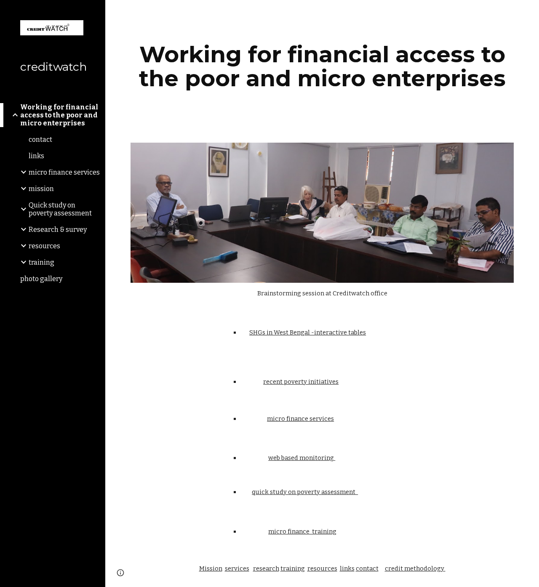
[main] (322, 66)
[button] (529, 12)
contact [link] (40, 139)
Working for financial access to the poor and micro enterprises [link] (59, 115)
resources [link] (44, 246)
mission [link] (41, 189)
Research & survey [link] (58, 230)
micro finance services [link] (64, 172)
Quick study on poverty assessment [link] (60, 209)
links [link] (36, 156)
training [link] (41, 262)
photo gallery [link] (41, 279)
